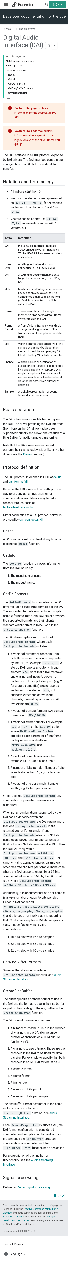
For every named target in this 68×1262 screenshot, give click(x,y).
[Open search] (47, 4)
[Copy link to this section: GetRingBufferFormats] (44, 962)
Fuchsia (7, 29)
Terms (7, 1244)
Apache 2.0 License (13, 1216)
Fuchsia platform (25, 29)
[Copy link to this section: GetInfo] (19, 555)
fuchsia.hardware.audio (18, 507)
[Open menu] (6, 4)
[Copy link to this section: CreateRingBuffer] (35, 991)
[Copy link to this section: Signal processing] (42, 1178)
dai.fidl (57, 477)
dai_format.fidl (18, 481)
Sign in (58, 4)
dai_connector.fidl (31, 519)
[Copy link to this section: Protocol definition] (43, 467)
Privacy (18, 1244)
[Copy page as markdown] (48, 45)
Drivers (28, 454)
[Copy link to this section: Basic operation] (37, 410)
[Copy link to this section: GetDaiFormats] (32, 594)
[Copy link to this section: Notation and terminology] (57, 182)
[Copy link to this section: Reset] (16, 531)
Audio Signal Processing (33, 1187)
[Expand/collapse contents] (24, 56)
